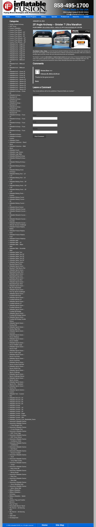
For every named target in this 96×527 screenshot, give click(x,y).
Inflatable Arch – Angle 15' (17, 44)
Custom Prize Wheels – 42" (18, 38)
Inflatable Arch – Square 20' (18, 81)
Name (34, 115)
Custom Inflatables (15, 28)
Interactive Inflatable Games (18, 421)
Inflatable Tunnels (15, 405)
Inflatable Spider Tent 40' (17, 258)
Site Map (60, 525)
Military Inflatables (15, 490)
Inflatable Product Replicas (17, 238)
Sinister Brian (45, 70)
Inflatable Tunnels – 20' (16, 411)
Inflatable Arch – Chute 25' (17, 75)
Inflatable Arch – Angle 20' (17, 46)
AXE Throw (13, 26)
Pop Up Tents (14, 504)
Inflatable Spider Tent (16, 252)
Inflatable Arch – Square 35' (18, 87)
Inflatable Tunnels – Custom (18, 415)
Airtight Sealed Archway (17, 24)
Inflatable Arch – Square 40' (18, 89)
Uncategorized (14, 517)
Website (35, 129)
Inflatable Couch (14, 150)
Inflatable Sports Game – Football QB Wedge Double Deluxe (18, 319)
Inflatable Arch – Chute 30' (17, 77)
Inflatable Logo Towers (16, 152)
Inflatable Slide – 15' (16, 242)
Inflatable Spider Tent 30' (17, 256)
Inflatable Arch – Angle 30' (17, 50)
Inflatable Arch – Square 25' (18, 83)
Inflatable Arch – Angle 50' (17, 56)
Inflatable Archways (15, 134)
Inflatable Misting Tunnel (17, 197)
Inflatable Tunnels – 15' (16, 409)
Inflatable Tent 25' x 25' (16, 401)
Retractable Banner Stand (17, 506)
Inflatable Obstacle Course (17, 209)
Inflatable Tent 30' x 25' (16, 403)
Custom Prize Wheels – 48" (18, 40)
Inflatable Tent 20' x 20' (16, 399)
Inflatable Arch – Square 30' (18, 85)
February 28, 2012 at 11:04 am (50, 73)
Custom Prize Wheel (16, 30)
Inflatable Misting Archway (17, 156)
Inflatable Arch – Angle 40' (17, 54)
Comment (36, 94)
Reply (37, 81)
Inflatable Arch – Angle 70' (17, 57)
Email (34, 122)
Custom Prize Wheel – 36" (17, 36)
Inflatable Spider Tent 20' (17, 254)
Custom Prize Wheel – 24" (17, 32)
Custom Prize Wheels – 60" (18, 42)
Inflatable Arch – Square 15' (18, 79)
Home (45, 525)
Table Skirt (13, 515)
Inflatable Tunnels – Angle (17, 413)
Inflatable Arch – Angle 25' (17, 48)
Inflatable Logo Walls (16, 154)
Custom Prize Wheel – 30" (17, 34)
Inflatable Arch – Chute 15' (17, 71)
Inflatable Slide (14, 240)
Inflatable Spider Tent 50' (17, 260)
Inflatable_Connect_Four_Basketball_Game (23, 419)
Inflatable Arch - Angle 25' (52, 27)
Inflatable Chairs (14, 140)
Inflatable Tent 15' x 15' (16, 398)
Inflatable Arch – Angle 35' (17, 52)
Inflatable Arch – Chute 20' (17, 73)
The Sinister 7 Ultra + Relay (40, 51)
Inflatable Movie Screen (17, 207)
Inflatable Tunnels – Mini (17, 417)
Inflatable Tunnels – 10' (16, 407)
